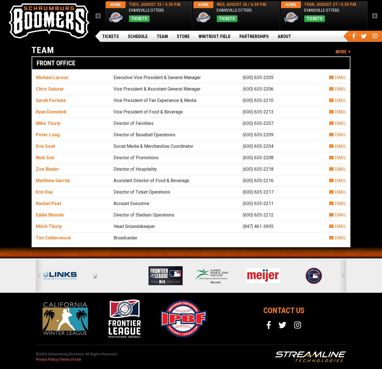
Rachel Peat (48, 203)
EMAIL (340, 77)
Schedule (138, 36)
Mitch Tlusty (49, 226)
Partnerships (254, 36)
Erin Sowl (45, 146)
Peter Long (48, 134)
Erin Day (44, 192)
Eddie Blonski (50, 215)
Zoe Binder (47, 169)
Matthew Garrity (53, 180)
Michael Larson (52, 77)
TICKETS (139, 18)
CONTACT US (284, 310)
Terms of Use (70, 359)
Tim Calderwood (53, 238)
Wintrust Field (214, 36)
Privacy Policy (46, 359)
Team (162, 36)
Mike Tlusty (48, 123)
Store (183, 36)
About (284, 36)
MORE (342, 51)
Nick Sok (45, 157)
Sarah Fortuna (51, 100)
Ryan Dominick (51, 112)
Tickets (110, 36)
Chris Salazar (50, 89)
